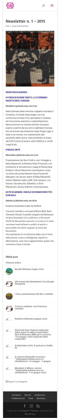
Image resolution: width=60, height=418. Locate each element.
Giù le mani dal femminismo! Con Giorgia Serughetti (34, 282)
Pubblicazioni (18, 398)
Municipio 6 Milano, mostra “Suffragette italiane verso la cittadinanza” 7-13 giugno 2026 (30, 370)
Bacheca (41, 398)
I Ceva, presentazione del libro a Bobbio (34, 293)
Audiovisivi (40, 395)
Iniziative (16, 395)
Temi (30, 398)
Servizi (27, 395)
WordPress (30, 414)
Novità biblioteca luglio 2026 (29, 269)
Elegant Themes (29, 411)
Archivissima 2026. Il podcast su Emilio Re (34, 346)
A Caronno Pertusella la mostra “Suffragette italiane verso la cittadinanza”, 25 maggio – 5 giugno (33, 359)
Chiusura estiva (13, 262)
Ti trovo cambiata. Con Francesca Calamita (31, 307)
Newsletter (23, 26)
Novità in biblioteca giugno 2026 (31, 318)
